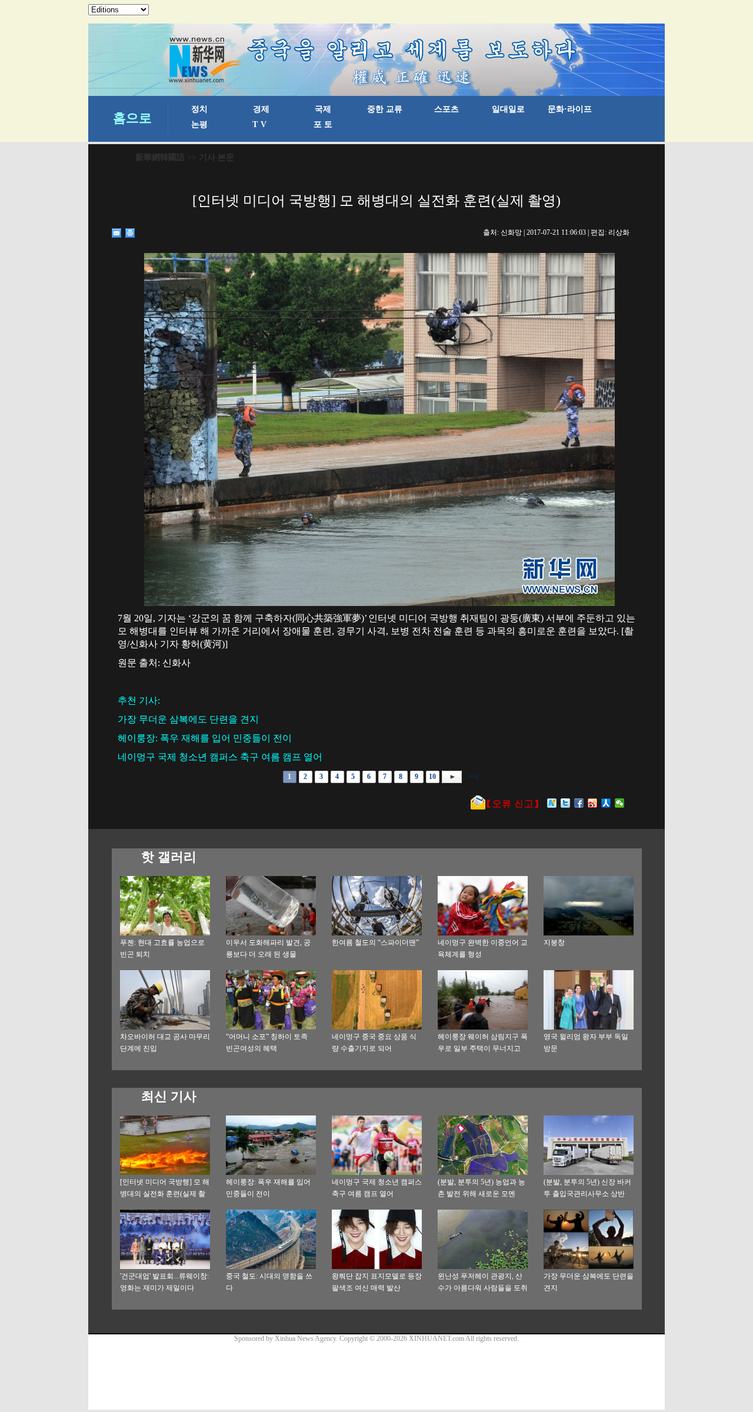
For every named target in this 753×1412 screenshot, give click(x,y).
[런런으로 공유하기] (606, 803)
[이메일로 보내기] (117, 233)
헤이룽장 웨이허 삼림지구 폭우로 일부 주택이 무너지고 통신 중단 (483, 1048)
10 (432, 776)
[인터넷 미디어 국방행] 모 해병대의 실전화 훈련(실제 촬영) (164, 1194)
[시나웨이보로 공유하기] (593, 803)
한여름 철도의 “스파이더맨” (375, 942)
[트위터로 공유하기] (566, 803)
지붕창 (554, 942)
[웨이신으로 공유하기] (620, 803)
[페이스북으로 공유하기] (579, 803)
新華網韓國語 (160, 157)
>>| (472, 776)
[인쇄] (130, 233)
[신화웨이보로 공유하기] (552, 803)
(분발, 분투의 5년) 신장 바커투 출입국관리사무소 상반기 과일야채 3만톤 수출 (587, 1194)
